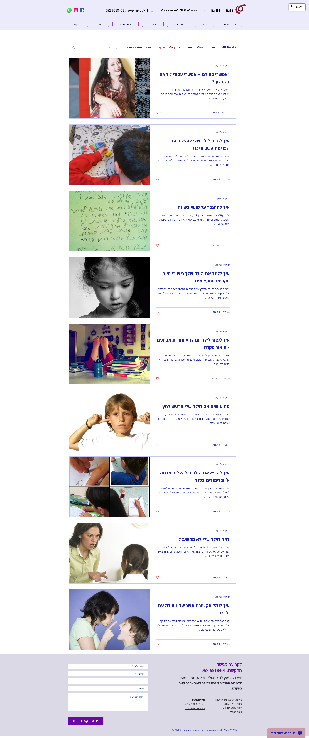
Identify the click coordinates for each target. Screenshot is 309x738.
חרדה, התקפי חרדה (138, 47)
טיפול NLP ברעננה (233, 703)
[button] (73, 48)
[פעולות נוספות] (156, 65)
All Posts (229, 47)
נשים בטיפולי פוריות (201, 47)
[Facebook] (82, 10)
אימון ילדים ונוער (169, 47)
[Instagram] (76, 10)
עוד (115, 47)
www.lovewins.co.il (212, 730)
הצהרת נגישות (230, 730)
